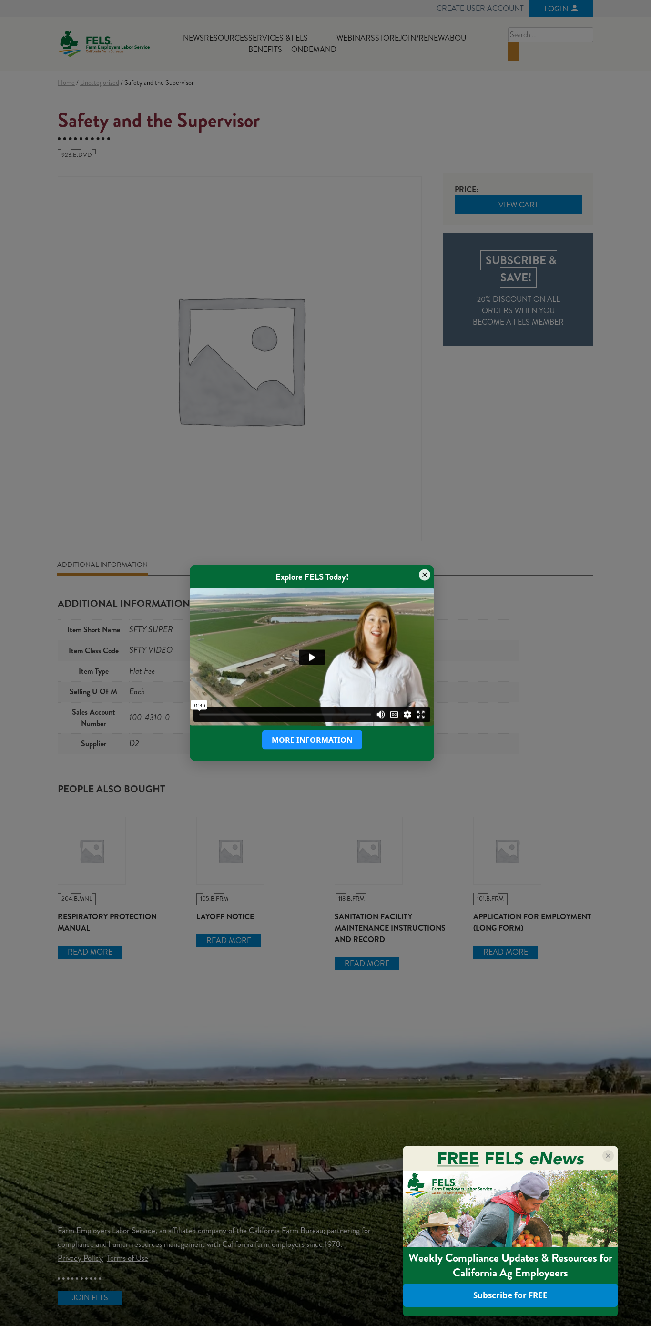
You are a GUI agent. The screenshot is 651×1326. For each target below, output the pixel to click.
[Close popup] (424, 574)
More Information (312, 740)
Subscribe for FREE (510, 1295)
